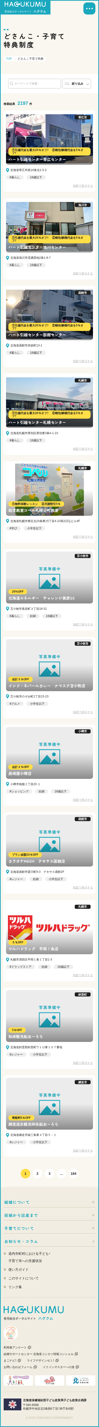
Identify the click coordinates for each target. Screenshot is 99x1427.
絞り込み (77, 83)
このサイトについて (23, 1278)
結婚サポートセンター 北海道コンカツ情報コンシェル (39, 1354)
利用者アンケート (15, 1347)
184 (73, 1174)
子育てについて (19, 1228)
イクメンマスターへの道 (58, 1367)
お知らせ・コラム (21, 1241)
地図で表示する (83, 185)
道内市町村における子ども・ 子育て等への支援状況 (29, 1257)
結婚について (17, 1202)
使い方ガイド (18, 1269)
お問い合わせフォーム (18, 1367)
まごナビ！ (10, 1360)
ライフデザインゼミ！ (40, 1360)
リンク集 (15, 1287)
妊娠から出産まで (21, 1215)
